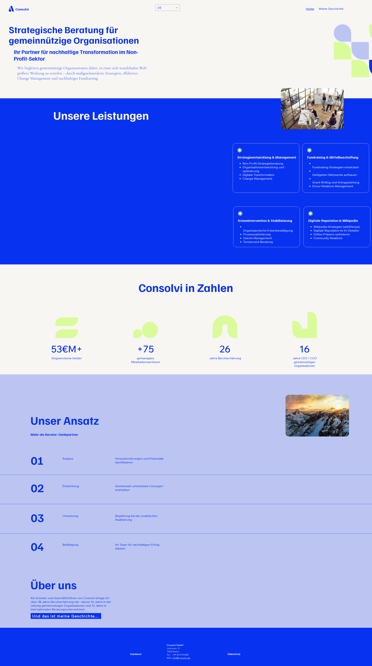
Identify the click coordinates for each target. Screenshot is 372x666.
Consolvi (22, 9)
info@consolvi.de (181, 658)
